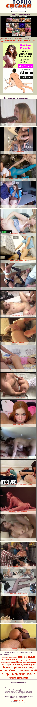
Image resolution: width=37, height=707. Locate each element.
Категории (14, 9)
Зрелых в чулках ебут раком (9, 657)
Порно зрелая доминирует (20, 664)
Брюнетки (27, 40)
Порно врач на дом (22, 660)
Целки (20, 40)
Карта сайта (18, 700)
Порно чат (22, 9)
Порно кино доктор (22, 675)
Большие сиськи (10, 40)
